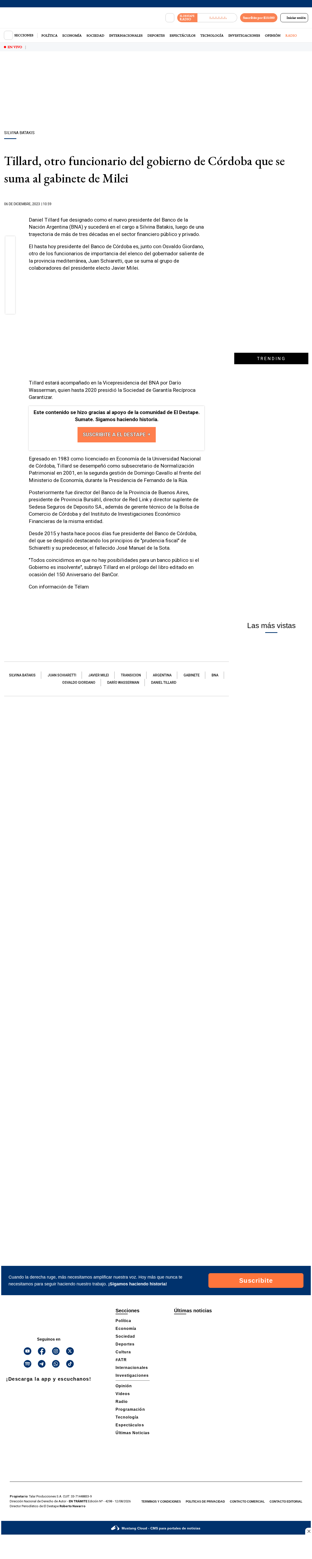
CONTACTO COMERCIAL (247, 1501)
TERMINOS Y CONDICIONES (161, 1501)
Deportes (156, 35)
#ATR (121, 1360)
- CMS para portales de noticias (161, 1528)
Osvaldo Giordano (78, 682)
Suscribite (256, 1280)
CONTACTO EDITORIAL (286, 1501)
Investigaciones (244, 35)
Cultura (123, 1352)
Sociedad (95, 35)
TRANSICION (131, 675)
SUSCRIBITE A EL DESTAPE (115, 435)
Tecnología (212, 35)
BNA (215, 675)
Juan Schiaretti (62, 675)
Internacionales (126, 35)
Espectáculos (182, 35)
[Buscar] (170, 18)
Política (49, 35)
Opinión (273, 35)
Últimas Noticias (133, 1433)
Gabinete (192, 675)
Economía (72, 35)
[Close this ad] (308, 1531)
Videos (123, 1394)
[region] (156, 91)
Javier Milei (98, 675)
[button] (10, 243)
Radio (291, 35)
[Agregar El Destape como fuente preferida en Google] (203, 204)
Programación (130, 1409)
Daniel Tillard (163, 682)
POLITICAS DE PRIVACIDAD (205, 1501)
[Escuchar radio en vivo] (217, 17)
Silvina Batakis (22, 675)
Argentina (162, 675)
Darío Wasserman (123, 682)
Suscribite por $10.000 (258, 17)
